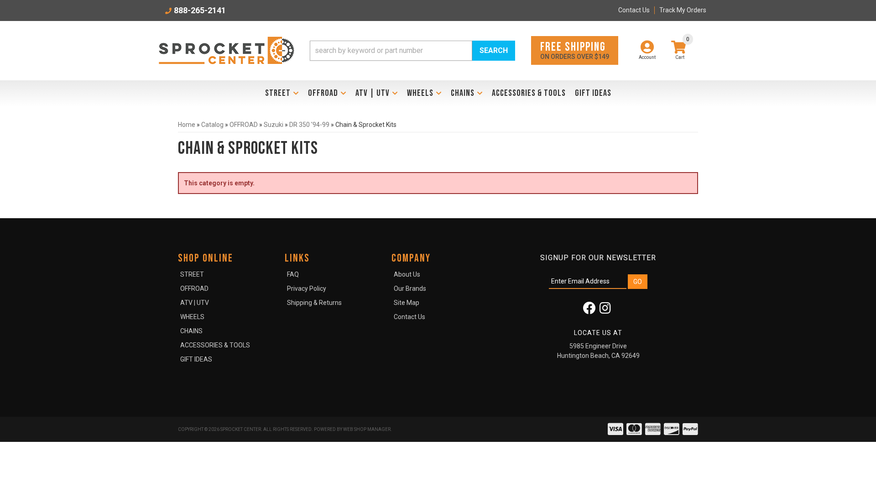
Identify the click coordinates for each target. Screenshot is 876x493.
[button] (412, 51)
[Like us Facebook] (589, 310)
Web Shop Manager (367, 429)
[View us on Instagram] (605, 310)
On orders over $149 (574, 50)
